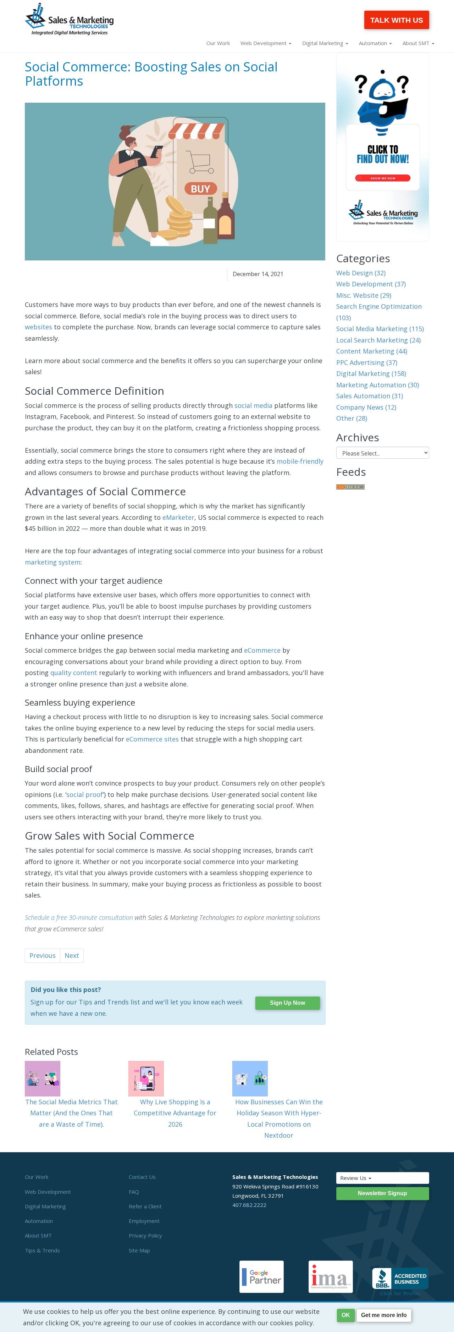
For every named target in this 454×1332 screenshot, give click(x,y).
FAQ (134, 1191)
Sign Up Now (287, 1003)
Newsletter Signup (382, 1193)
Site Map (139, 1250)
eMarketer (178, 517)
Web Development (48, 1191)
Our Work (218, 43)
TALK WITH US (396, 20)
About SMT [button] (417, 43)
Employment (144, 1220)
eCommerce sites (152, 739)
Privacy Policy (145, 1235)
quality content (73, 672)
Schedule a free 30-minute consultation (79, 917)
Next (72, 955)
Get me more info (384, 1315)
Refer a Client (145, 1206)
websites (38, 327)
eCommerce (262, 650)
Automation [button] (373, 43)
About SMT (38, 1235)
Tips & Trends (42, 1250)
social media (253, 405)
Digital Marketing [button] (323, 43)
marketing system (53, 562)
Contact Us (142, 1176)
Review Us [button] (354, 1177)
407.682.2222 (249, 1204)
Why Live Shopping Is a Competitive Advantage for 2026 (175, 1113)
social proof (84, 794)
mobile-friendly (300, 461)
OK (346, 1315)
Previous (42, 955)
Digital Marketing (45, 1206)
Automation (39, 1220)
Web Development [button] (264, 43)
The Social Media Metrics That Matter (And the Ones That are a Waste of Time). (71, 1113)
